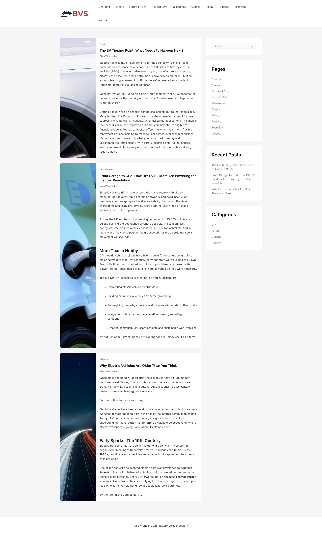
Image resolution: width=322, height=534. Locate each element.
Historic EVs (159, 6)
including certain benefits (127, 120)
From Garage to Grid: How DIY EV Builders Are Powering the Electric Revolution (233, 179)
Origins (195, 6)
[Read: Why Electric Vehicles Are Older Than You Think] (78, 426)
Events (119, 6)
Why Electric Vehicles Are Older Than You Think (138, 366)
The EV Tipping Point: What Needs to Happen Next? (141, 50)
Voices (102, 20)
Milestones (179, 6)
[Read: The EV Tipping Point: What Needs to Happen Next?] (78, 97)
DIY (102, 169)
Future (103, 44)
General (109, 169)
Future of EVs (137, 6)
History (104, 359)
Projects (224, 6)
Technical (240, 6)
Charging (104, 6)
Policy (209, 6)
